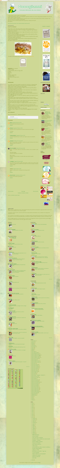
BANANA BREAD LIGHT (15, 282)
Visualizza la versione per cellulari (23, 193)
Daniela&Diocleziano (35, 267)
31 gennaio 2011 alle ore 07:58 (17, 128)
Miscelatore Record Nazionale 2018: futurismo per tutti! (17, 347)
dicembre (34, 418)
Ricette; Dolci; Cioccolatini (35, 366)
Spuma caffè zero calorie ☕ (16, 299)
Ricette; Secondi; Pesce (35, 389)
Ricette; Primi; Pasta (35, 381)
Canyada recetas (34, 288)
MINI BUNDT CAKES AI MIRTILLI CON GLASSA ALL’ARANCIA (17, 329)
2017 (32, 408)
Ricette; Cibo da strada (35, 358)
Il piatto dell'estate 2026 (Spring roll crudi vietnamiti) (41, 263)
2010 (32, 460)
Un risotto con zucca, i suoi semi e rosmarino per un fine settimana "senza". (19, 333)
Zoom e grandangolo (12, 229)
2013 (32, 414)
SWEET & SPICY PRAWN (38, 315)
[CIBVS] (50, 198)
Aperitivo (33, 342)
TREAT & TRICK (34, 314)
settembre (34, 422)
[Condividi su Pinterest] (13, 116)
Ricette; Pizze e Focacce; (35, 377)
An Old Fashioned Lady (12, 237)
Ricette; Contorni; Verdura (36, 362)
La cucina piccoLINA (12, 269)
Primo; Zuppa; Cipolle (35, 352)
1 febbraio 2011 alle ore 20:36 (20, 148)
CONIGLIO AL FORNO (35, 449)
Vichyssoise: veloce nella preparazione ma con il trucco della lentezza (19, 253)
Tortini (33, 396)
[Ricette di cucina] (43, 188)
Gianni (11, 122)
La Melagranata (11, 308)
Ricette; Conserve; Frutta (35, 361)
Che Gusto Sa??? (34, 256)
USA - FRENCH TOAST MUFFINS (39, 321)
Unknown (11, 128)
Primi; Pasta (33, 351)
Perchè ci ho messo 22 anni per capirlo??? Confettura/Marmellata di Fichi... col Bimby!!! (41, 257)
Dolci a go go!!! (34, 235)
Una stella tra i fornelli (12, 349)
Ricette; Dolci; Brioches (35, 365)
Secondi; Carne (34, 395)
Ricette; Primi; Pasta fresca (36, 382)
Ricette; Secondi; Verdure (35, 391)
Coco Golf (10, 223)
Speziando (10, 299)
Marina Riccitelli (12, 175)
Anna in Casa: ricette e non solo (14, 293)
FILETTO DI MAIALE (48, 136)
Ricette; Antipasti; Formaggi (36, 355)
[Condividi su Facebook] (12, 116)
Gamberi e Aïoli (14, 323)
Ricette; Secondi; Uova (35, 390)
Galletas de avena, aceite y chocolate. (40, 303)
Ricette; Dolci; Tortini (35, 370)
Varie (32, 398)
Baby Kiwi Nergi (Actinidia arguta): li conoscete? (19, 361)
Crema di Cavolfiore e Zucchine (39, 242)
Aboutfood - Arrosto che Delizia (28, 56)
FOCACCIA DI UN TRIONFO (36, 443)
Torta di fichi (14, 247)
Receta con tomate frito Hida (39, 309)
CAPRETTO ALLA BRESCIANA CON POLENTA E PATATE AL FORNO (48, 113)
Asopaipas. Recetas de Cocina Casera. (37, 308)
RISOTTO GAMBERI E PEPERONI (37, 441)
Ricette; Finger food (35, 371)
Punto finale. (14, 355)
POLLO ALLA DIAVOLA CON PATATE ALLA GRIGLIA (48, 121)
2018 (32, 407)
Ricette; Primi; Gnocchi (35, 379)
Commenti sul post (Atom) (15, 195)
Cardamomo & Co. (11, 343)
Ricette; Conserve (34, 359)
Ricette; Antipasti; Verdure (36, 357)
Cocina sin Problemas (35, 302)
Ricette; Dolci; (34, 363)
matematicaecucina (35, 241)
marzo (34, 431)
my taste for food (11, 322)
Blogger (39, 462)
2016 (32, 410)
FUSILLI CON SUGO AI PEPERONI (37, 437)
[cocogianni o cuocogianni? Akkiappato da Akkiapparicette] (44, 197)
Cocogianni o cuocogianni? (46, 26)
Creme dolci (33, 345)
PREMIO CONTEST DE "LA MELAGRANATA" (39, 453)
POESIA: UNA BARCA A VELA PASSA (17, 230)
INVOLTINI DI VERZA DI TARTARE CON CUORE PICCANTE (41, 439)
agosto (34, 424)
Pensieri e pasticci (11, 243)
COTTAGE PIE (14, 238)
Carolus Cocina (34, 294)
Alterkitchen (11, 346)
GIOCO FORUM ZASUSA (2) (36, 444)
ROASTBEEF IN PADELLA (47, 129)
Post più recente (10, 191)
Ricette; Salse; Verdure (35, 386)
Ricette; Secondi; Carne (14, 118)
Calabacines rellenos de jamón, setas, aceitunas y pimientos (42, 298)
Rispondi (11, 125)
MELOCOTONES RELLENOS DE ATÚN (40, 283)
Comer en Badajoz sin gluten (36, 294)
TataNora (10, 331)
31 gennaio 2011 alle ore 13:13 (20, 135)
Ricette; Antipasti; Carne (35, 353)
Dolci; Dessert (34, 346)
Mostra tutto (27, 366)
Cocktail (33, 344)
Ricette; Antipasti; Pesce (35, 356)
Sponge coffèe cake (38, 236)
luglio (33, 425)
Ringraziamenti (34, 394)
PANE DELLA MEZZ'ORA (36, 456)
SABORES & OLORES (35, 332)
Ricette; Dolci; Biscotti (35, 364)
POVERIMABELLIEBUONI (12, 264)
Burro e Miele (11, 355)
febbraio (34, 432)
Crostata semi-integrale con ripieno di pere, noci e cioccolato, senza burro (42, 275)
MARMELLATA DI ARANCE (36, 455)
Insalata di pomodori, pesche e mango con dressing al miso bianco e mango (18, 259)
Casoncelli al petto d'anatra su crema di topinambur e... (18, 312)
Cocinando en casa (34, 297)
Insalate (33, 349)
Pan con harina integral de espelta (40, 288)
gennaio (34, 433)
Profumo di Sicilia (34, 252)
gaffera (32, 462)
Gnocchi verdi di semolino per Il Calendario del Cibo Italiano (19, 318)
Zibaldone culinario (12, 275)
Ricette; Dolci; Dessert (35, 368)
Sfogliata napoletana (15, 276)
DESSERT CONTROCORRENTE (37, 448)
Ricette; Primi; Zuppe (35, 384)
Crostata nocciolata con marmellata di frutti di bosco (42, 248)
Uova (32, 397)
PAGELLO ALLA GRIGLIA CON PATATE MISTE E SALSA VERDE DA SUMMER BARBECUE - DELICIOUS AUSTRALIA (19, 271)
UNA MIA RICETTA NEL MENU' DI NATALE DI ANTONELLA (41, 447)
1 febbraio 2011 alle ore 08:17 (18, 140)
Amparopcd (12, 140)
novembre (34, 419)
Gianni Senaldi (12, 148)
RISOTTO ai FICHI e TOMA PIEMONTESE (41, 224)
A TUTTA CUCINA (34, 223)
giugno (34, 426)
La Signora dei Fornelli (12, 305)
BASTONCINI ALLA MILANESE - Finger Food (39, 451)
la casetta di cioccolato (35, 247)
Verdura (33, 399)
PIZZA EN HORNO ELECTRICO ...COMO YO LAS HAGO (41, 333)
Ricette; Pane (34, 373)
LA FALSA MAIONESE (35, 452)
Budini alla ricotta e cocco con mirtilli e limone (15, 244)
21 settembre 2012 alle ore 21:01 (20, 175)
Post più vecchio (35, 191)
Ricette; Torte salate (35, 392)
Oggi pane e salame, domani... (13, 328)
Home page (23, 191)
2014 (32, 413)
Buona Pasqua (11, 308)
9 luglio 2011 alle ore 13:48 (17, 168)
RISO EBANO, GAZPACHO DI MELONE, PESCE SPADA (18, 265)
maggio (34, 428)
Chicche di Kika (11, 246)
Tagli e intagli (11, 337)
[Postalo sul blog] (11, 116)
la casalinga (12, 161)
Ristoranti (22, 23)
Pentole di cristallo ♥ (12, 361)
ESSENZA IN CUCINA (12, 311)
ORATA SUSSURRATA (35, 434)
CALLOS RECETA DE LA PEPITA (39, 327)
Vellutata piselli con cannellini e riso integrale (19, 350)
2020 (33, 404)
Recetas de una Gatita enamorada (37, 326)
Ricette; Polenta (34, 378)
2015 (32, 411)
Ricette (11, 23)
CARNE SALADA (34, 445)
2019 (32, 406)
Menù (32, 350)
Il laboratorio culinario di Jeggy (36, 261)
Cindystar (10, 287)
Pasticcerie (26, 23)
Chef (29, 23)
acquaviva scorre (11, 252)
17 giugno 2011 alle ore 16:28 (18, 161)
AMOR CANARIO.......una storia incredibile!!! (18, 338)
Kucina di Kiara (34, 273)
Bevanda (33, 343)
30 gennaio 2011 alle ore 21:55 (16, 122)
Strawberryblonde (13, 135)
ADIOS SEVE (14, 224)
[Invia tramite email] (10, 116)
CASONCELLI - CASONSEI (36, 440)
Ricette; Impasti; (34, 372)
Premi (17, 23)
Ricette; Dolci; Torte (34, 369)
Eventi (32, 348)
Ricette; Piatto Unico (35, 376)
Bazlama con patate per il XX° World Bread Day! (19, 288)
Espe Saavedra (34, 282)
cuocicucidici (10, 281)
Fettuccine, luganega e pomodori (39, 230)
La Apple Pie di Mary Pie (13, 258)
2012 (32, 415)
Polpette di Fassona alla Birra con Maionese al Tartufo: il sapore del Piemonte (42, 269)
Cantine (20, 23)
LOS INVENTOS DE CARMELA (36, 320)
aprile (34, 429)
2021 (32, 403)
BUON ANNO (34, 458)
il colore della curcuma (12, 316)
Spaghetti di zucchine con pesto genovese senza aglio (16, 344)
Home (9, 23)
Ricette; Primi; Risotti (35, 383)
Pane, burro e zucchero (35, 229)
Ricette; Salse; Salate (35, 385)
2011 (32, 417)
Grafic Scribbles (46, 105)
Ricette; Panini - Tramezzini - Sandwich (38, 375)
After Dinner (34, 340)
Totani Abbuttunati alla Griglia (36, 253)
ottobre (34, 421)
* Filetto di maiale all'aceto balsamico (17, 294)
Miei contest (14, 23)
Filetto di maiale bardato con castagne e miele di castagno (17, 305)
